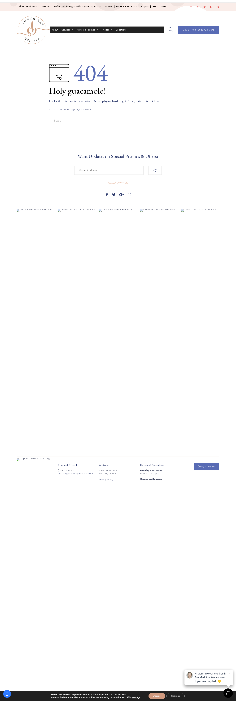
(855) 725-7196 (41, 6)
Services (65, 29)
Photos (105, 29)
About (55, 29)
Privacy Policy (106, 479)
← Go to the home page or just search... (70, 109)
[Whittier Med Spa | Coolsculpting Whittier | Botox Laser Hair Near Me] (33, 29)
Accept (156, 695)
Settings (175, 695)
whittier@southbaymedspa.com (81, 6)
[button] (198, 30)
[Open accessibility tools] (7, 694)
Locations (121, 29)
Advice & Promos (86, 29)
